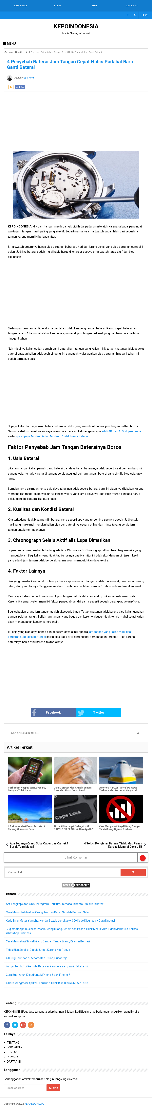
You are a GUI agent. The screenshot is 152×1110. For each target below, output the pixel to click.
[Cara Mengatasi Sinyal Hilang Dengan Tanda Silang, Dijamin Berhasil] (121, 809)
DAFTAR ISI (14, 1061)
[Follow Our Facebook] (127, 15)
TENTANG (13, 1042)
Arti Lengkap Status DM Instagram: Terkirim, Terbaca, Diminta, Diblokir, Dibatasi (55, 904)
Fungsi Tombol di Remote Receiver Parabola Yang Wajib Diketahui (47, 966)
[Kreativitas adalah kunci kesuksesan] (147, 1103)
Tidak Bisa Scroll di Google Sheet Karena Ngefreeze (38, 949)
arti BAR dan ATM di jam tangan (121, 431)
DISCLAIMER (15, 1047)
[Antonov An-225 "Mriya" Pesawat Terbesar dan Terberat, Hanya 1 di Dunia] (121, 770)
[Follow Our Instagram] (135, 15)
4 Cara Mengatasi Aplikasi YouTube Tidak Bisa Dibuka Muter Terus (47, 983)
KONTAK (12, 1052)
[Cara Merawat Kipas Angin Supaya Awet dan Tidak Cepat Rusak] (75, 770)
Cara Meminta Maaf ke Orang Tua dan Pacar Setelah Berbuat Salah (48, 912)
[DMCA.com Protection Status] (76, 884)
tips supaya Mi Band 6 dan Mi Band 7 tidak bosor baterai (51, 436)
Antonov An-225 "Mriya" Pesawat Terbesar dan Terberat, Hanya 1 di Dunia (118, 790)
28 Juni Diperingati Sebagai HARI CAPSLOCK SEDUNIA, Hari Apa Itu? (73, 828)
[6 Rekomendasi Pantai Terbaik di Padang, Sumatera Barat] (30, 809)
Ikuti (145, 15)
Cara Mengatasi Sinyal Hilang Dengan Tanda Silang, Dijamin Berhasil (119, 828)
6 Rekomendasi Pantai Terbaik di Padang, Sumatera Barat (26, 828)
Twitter (98, 712)
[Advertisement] (76, 119)
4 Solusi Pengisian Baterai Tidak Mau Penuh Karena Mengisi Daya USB (113, 845)
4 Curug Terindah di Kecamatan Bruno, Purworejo (36, 958)
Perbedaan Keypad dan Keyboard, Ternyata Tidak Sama (27, 789)
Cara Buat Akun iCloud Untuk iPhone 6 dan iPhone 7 (38, 974)
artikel (20, 87)
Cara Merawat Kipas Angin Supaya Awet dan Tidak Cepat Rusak (72, 789)
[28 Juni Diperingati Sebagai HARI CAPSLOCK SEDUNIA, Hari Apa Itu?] (75, 809)
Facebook (53, 712)
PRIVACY (12, 1056)
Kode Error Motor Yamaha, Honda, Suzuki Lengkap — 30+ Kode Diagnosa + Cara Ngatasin (61, 920)
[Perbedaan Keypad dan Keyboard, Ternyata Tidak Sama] (30, 770)
